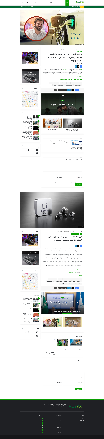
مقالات (64, 2)
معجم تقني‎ (36, 2)
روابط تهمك (31, 2)
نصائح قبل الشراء (58, 430)
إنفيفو (81, 69)
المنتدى (22, 6)
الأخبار (67, 2)
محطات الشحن (30, 6)
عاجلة (78, 51)
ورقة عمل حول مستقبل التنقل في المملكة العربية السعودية (71, 6)
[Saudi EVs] (80, 2)
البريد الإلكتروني (79, 177)
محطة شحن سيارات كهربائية (58, 85)
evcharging (74, 82)
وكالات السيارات (50, 2)
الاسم (81, 172)
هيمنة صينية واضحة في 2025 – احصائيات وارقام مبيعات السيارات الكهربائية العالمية (27, 132)
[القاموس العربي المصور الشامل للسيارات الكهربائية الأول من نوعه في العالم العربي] (36, 117)
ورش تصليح (41, 2)
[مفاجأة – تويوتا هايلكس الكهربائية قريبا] (36, 128)
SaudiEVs (56, 82)
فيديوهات (59, 2)
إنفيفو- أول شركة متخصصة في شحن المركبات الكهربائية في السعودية (71, 79)
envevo (79, 82)
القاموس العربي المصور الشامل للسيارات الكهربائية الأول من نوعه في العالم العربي (27, 117)
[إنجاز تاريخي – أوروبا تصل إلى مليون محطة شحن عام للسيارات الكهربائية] (76, 143)
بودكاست (55, 2)
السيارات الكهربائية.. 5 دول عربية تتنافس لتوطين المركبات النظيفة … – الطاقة (49, 141)
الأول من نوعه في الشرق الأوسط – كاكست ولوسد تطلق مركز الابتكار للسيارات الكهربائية (27, 137)
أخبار (77, 49)
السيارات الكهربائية (77, 85)
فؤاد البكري (64, 69)
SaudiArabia (63, 82)
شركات (45, 2)
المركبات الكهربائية (68, 85)
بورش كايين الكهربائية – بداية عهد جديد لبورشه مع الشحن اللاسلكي (27, 122)
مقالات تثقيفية (59, 427)
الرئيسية (80, 49)
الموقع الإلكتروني (59, 177)
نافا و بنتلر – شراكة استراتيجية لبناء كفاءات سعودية (62, 104)
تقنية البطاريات (59, 423)
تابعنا (39, 415)
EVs (68, 82)
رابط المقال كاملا (79, 76)
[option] (62, 104)
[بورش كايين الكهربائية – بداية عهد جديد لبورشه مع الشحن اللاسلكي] (36, 123)
